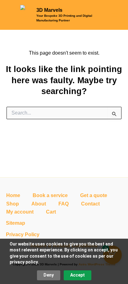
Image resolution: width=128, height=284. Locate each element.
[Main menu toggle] (115, 14)
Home (13, 195)
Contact (90, 203)
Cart (51, 211)
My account (20, 211)
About (38, 203)
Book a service (50, 195)
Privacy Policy (22, 234)
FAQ (63, 203)
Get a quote (93, 195)
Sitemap (15, 223)
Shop (12, 203)
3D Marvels (49, 10)
